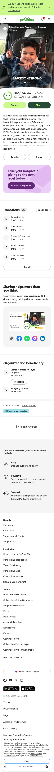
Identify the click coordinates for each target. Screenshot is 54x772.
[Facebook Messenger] (35, 338)
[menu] (49, 19)
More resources (11, 657)
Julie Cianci (16, 226)
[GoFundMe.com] (27, 19)
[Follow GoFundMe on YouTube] (10, 680)
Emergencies (29, 405)
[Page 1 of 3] (25, 82)
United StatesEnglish (28, 672)
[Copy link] (11, 338)
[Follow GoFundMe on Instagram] (21, 680)
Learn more (14, 10)
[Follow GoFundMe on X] (16, 680)
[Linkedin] (42, 338)
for (27, 29)
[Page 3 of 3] (29, 82)
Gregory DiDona (19, 388)
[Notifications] (42, 19)
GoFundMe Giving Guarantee (26, 499)
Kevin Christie (18, 217)
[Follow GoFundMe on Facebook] (5, 680)
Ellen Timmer (18, 245)
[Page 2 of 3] (27, 82)
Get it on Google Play (11, 688)
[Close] (49, 8)
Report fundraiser (29, 427)
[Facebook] (19, 338)
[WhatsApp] (27, 338)
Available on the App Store (28, 688)
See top (44, 210)
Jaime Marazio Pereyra (23, 369)
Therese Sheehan (20, 236)
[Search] (5, 19)
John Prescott (18, 255)
